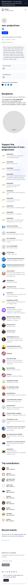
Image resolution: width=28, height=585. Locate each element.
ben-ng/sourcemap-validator (14, 434)
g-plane (8, 519)
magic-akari (9, 485)
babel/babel (10, 154)
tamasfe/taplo (10, 252)
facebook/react (11, 405)
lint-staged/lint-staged (13, 387)
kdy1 (7, 467)
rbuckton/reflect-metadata (14, 413)
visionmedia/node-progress (14, 399)
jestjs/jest (9, 353)
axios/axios (10, 292)
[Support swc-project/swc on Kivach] (8, 85)
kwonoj (8, 490)
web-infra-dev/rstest (12, 226)
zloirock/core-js (11, 324)
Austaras (8, 496)
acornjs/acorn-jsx (11, 286)
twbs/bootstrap (11, 307)
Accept (6, 580)
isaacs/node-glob (11, 358)
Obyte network (18, 534)
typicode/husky (11, 368)
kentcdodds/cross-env (13, 337)
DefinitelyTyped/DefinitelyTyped (15, 258)
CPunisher (9, 513)
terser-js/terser (11, 271)
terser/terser (10, 449)
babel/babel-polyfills (12, 300)
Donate (5, 33)
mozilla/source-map (12, 419)
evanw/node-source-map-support (16, 426)
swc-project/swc (11, 232)
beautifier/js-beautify (12, 380)
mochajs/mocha (11, 393)
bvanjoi (8, 508)
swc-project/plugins (12, 246)
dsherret (8, 502)
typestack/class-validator (13, 316)
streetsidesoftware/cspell (13, 346)
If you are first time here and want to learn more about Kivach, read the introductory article (12, 3)
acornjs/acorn (10, 280)
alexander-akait (10, 479)
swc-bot (8, 473)
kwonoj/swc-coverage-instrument (16, 441)
